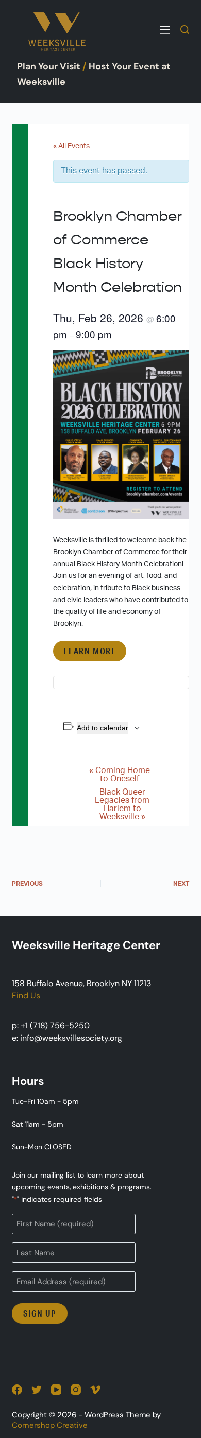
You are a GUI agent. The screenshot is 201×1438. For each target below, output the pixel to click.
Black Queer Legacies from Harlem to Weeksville (122, 804)
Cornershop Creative (50, 1425)
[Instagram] (76, 1389)
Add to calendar (102, 728)
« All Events (71, 146)
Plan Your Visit (48, 66)
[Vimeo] (95, 1389)
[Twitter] (36, 1389)
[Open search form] (184, 29)
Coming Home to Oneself (119, 774)
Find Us (26, 995)
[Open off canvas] (165, 30)
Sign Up (39, 1313)
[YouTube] (56, 1389)
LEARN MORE (89, 650)
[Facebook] (17, 1389)
